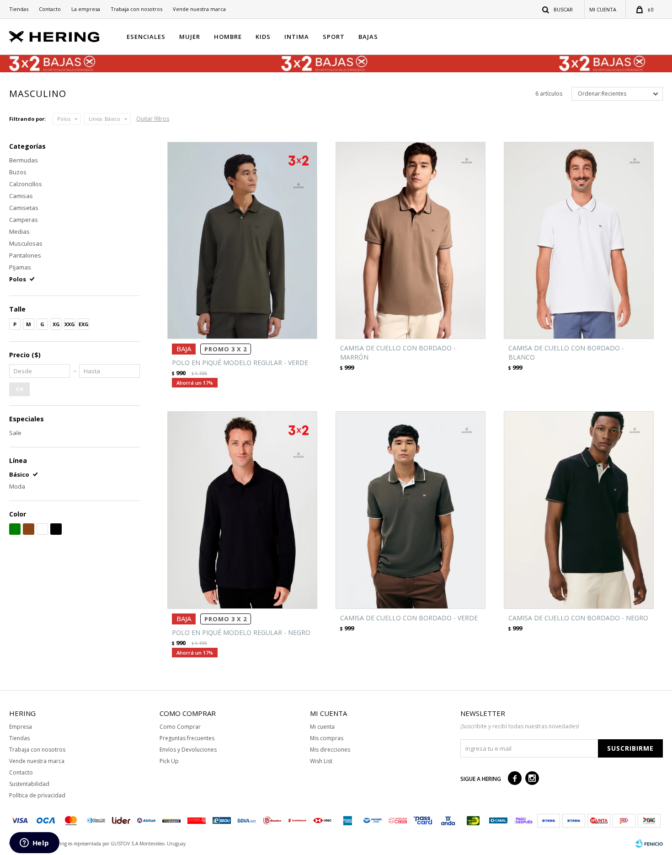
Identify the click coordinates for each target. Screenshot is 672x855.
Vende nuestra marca (199, 8)
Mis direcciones (330, 749)
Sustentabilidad (29, 784)
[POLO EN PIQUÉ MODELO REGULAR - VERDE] (242, 240)
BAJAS (368, 36)
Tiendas (18, 8)
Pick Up (169, 761)
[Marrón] (28, 529)
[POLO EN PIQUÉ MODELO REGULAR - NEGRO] (242, 509)
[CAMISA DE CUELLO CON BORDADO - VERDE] (410, 509)
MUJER (189, 36)
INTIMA (296, 36)
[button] (558, 9)
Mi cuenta (322, 727)
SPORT (334, 36)
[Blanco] (42, 529)
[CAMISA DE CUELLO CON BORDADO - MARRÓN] (410, 240)
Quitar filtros (152, 119)
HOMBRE (228, 36)
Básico (104, 118)
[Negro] (56, 529)
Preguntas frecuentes (187, 738)
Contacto (50, 8)
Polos (63, 118)
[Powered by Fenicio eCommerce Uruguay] (649, 843)
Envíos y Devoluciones (188, 749)
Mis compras (326, 738)
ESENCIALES (146, 36)
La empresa (85, 8)
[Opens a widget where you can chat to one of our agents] (34, 843)
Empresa (20, 727)
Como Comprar (180, 727)
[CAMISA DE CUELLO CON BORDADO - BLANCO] (579, 240)
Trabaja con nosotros (136, 8)
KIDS (263, 36)
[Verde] (15, 529)
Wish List (321, 761)
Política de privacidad (37, 795)
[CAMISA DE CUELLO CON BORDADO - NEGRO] (579, 509)
